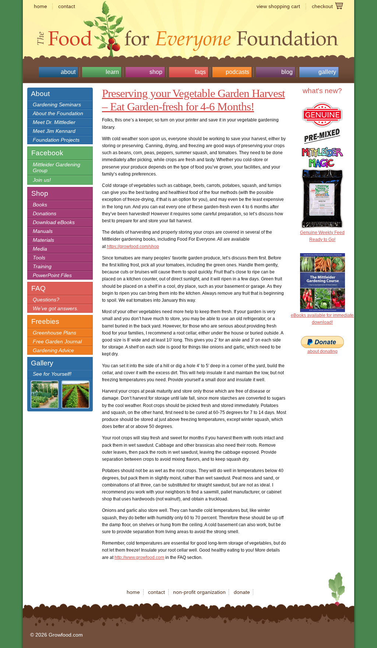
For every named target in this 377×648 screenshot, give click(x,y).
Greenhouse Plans (54, 333)
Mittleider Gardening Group (56, 167)
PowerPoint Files (52, 275)
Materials (43, 240)
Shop (155, 72)
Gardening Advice (53, 350)
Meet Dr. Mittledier (54, 122)
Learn (112, 72)
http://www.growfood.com (139, 557)
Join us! (42, 180)
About (68, 72)
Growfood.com (188, 24)
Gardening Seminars (57, 104)
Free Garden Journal (57, 341)
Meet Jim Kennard (54, 131)
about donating (322, 351)
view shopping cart (278, 6)
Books (40, 205)
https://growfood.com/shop (133, 246)
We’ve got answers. (55, 308)
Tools (39, 258)
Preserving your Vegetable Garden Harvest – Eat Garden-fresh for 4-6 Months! (193, 100)
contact (66, 6)
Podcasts (237, 72)
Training (42, 266)
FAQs (200, 72)
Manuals (43, 231)
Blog (287, 72)
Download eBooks (54, 222)
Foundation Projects (56, 140)
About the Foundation (58, 113)
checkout (322, 6)
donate (242, 592)
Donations (44, 213)
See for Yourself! (52, 374)
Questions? (46, 299)
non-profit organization (199, 592)
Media (40, 249)
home (40, 6)
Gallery (327, 72)
